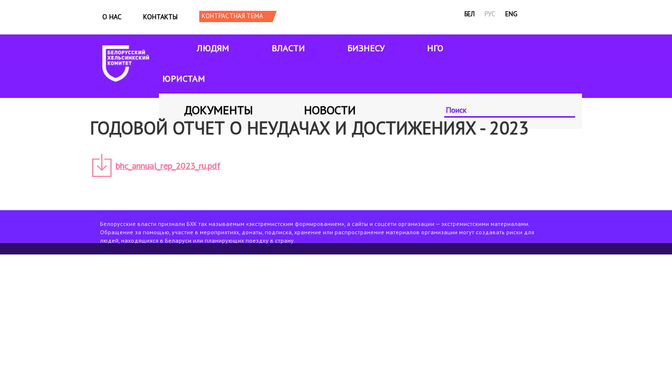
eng (511, 14)
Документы (218, 110)
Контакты (160, 16)
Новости (330, 110)
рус (490, 14)
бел (469, 14)
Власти (288, 48)
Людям (213, 48)
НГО (435, 48)
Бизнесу (366, 48)
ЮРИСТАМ (183, 78)
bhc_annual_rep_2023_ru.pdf (168, 165)
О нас (112, 16)
